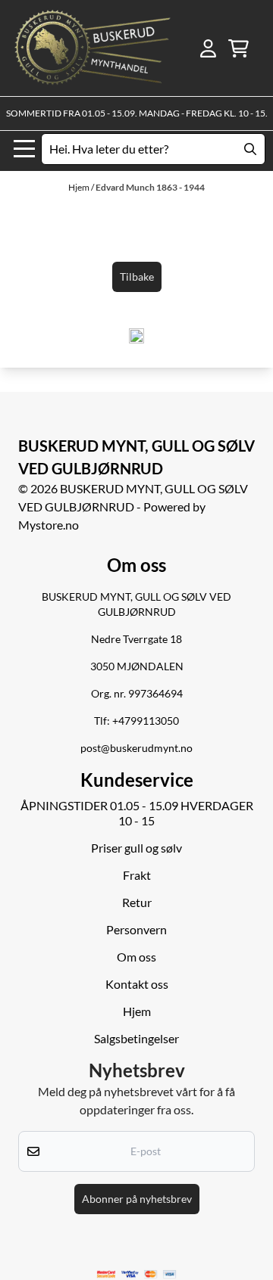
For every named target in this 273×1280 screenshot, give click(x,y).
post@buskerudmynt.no (136, 748)
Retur (137, 902)
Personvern (136, 929)
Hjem (79, 187)
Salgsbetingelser (136, 1038)
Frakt (137, 875)
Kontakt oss (136, 984)
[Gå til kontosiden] (208, 48)
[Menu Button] (24, 149)
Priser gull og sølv (136, 847)
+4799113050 (145, 721)
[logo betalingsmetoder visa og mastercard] (136, 1274)
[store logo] (92, 48)
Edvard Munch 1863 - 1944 (150, 187)
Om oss (136, 956)
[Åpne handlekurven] (238, 48)
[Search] (250, 149)
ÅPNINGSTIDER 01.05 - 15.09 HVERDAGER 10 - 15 (136, 813)
